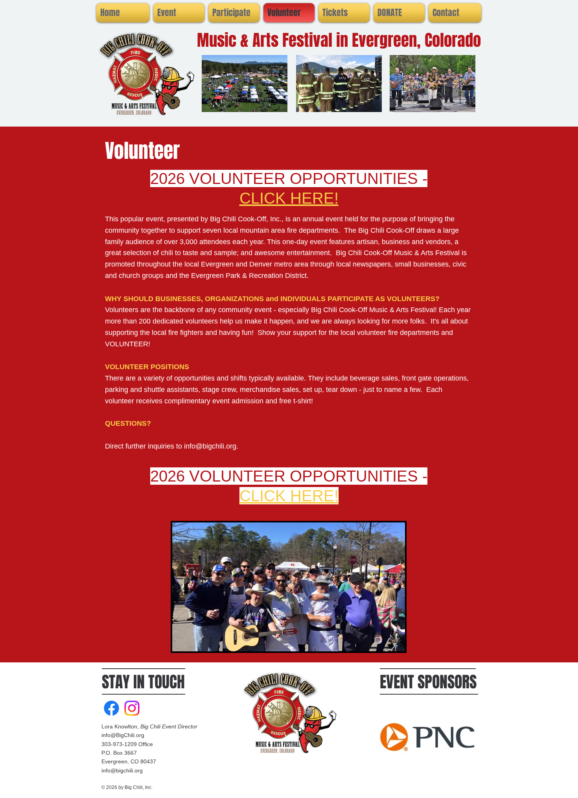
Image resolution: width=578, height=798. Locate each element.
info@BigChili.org (122, 735)
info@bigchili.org (210, 446)
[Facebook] (111, 708)
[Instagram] (132, 708)
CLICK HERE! (289, 198)
